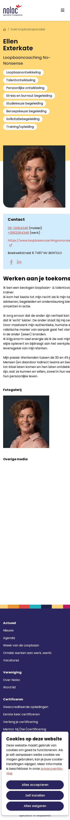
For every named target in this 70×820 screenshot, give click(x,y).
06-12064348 (18, 228)
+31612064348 (18, 232)
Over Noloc (11, 680)
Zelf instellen (35, 795)
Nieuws (8, 630)
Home (4, 28)
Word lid (9, 687)
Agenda (9, 638)
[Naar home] (13, 10)
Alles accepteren (35, 785)
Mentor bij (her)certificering (24, 729)
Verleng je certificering (20, 722)
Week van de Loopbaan (21, 645)
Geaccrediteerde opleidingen (25, 707)
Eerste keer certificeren (21, 714)
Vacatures (11, 660)
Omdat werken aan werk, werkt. (27, 653)
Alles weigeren (35, 806)
